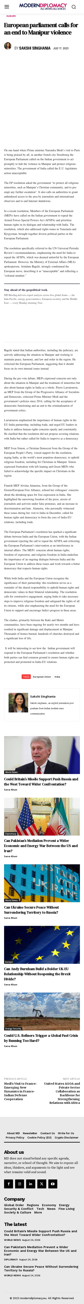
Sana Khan (10, 789)
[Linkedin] (36, 60)
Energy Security (13, 1028)
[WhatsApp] (27, 60)
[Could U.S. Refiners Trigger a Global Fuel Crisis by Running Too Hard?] (42, 1011)
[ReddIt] (46, 60)
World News (11, 772)
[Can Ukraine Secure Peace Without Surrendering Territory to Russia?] (42, 883)
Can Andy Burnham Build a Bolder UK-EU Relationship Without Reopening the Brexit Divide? (37, 974)
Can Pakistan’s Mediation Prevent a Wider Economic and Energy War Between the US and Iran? (41, 845)
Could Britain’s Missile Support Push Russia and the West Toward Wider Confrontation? (41, 782)
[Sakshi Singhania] (8, 46)
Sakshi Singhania (35, 48)
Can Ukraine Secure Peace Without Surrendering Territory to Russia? (31, 910)
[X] (17, 60)
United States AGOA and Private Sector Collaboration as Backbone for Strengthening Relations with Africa (62, 1093)
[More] (64, 60)
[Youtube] (52, 1183)
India (57, 676)
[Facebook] (8, 60)
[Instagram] (19, 1183)
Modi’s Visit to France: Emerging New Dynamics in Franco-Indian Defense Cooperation (20, 1091)
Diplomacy (10, 833)
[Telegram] (55, 60)
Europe (11, 16)
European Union (42, 676)
